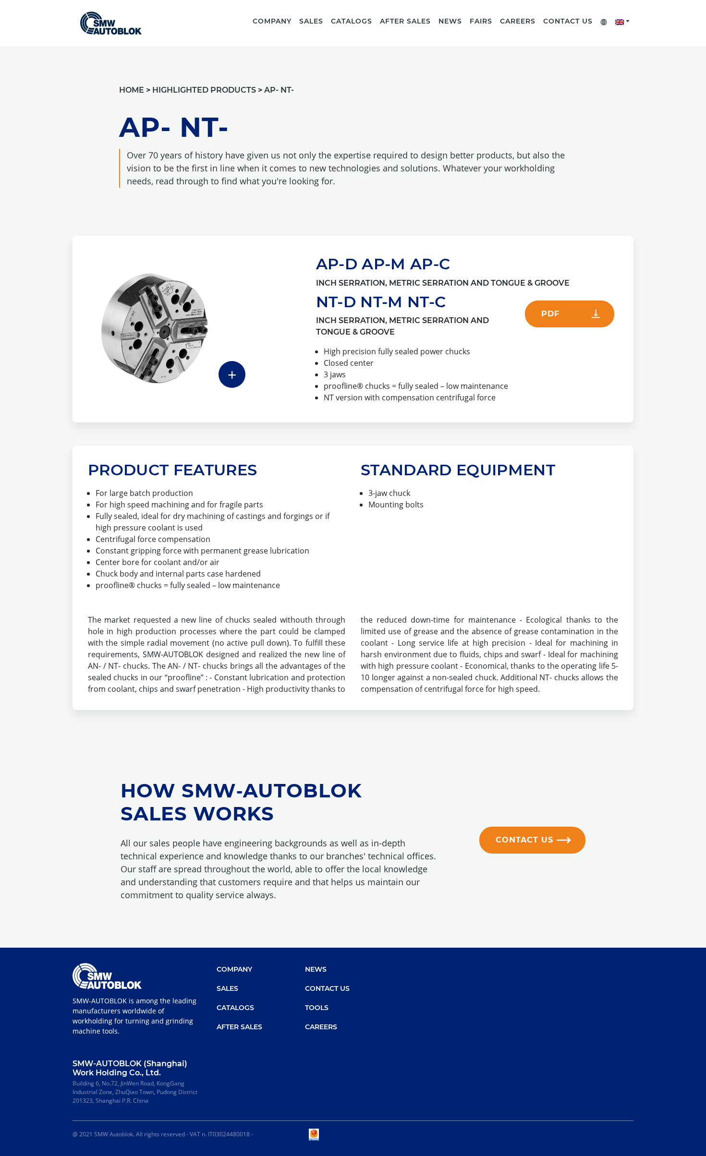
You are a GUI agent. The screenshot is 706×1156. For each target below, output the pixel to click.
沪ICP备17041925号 (281, 1134)
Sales (227, 988)
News (450, 21)
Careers (518, 21)
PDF (550, 313)
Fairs (481, 21)
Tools (317, 1007)
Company (234, 969)
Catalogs (235, 1007)
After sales (405, 21)
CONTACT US (524, 839)
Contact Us (568, 21)
